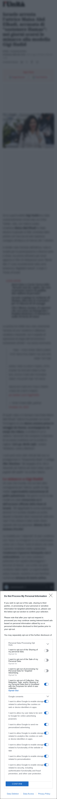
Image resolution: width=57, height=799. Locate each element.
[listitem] (28, 644)
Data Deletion (13, 794)
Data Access (28, 794)
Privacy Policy (44, 794)
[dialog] (28, 695)
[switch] (46, 650)
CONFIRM (17, 784)
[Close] (51, 596)
